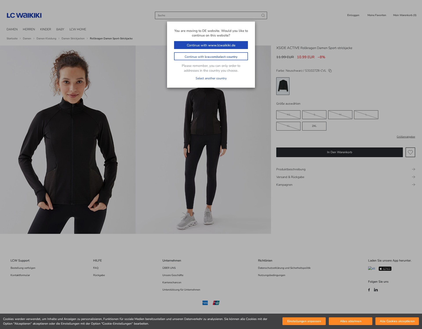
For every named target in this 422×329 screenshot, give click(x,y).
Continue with (211, 45)
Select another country (211, 78)
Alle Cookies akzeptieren (397, 321)
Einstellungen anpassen (304, 321)
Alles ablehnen (350, 321)
